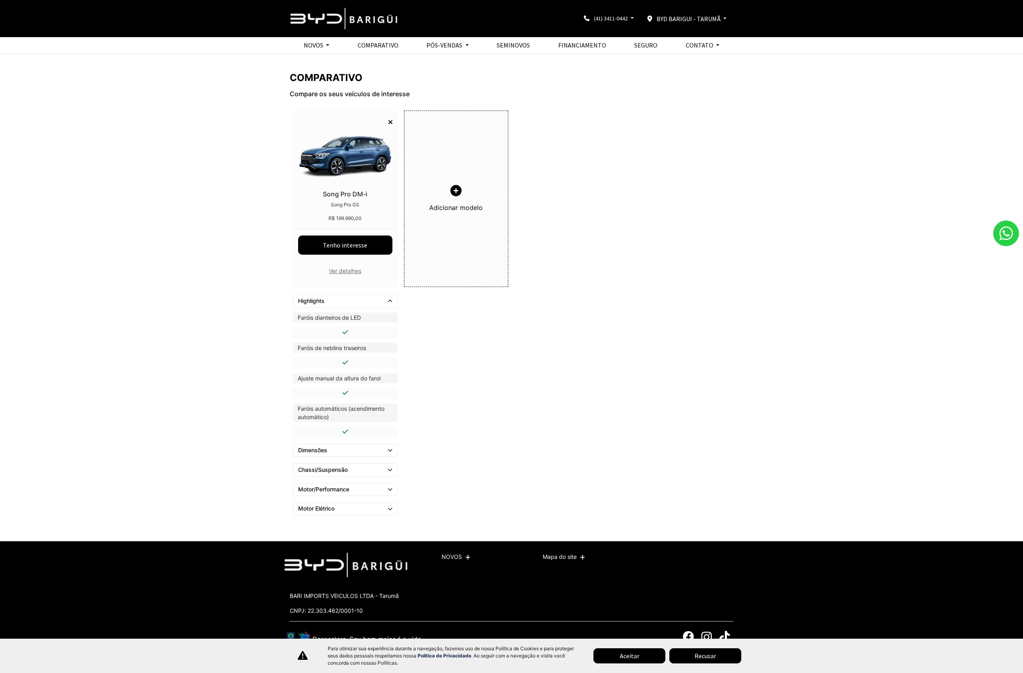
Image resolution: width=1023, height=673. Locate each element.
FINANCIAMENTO (582, 45)
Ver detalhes (345, 270)
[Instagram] (706, 637)
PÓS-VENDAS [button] (445, 45)
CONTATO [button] (700, 45)
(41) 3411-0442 (611, 18)
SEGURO (645, 45)
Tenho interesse (345, 245)
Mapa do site (560, 556)
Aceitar (629, 656)
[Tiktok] (724, 637)
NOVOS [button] (314, 45)
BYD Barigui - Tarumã (688, 19)
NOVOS (452, 556)
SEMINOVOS (513, 45)
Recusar (705, 656)
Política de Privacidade (444, 656)
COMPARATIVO (378, 45)
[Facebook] (688, 637)
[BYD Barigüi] (344, 18)
